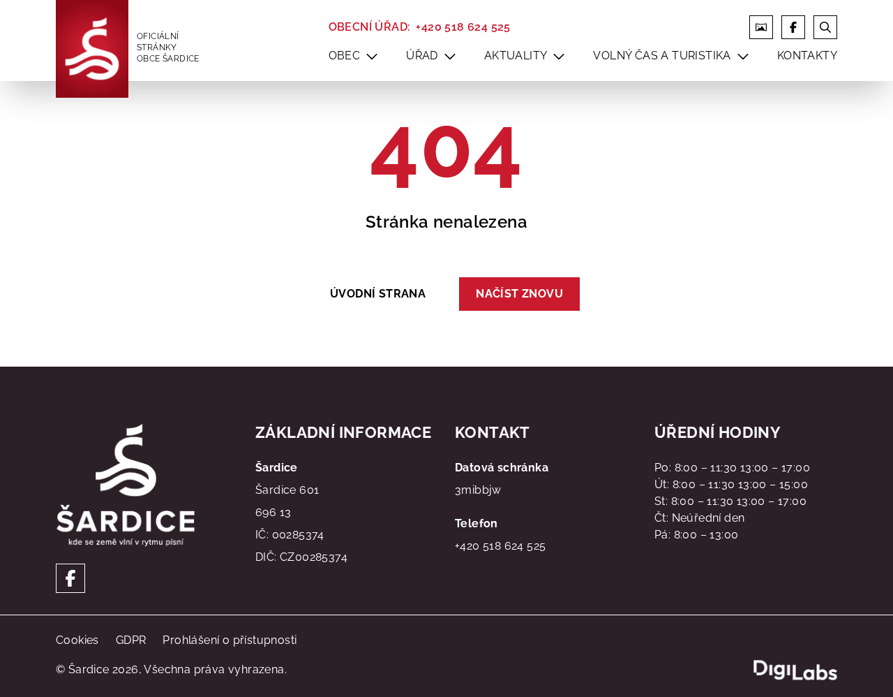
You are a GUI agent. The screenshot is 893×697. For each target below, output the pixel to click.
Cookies (77, 640)
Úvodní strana (378, 293)
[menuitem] (372, 55)
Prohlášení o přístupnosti (230, 640)
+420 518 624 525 (463, 27)
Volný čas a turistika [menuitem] (661, 55)
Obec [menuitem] (345, 55)
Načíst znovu (519, 293)
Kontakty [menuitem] (807, 55)
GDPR (131, 640)
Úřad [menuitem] (422, 55)
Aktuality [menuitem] (516, 55)
